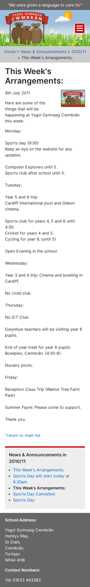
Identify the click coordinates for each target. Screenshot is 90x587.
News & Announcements (43, 51)
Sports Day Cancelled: (34, 493)
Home (10, 51)
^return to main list (22, 435)
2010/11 (79, 51)
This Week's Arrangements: (38, 469)
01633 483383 (27, 579)
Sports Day (23, 499)
